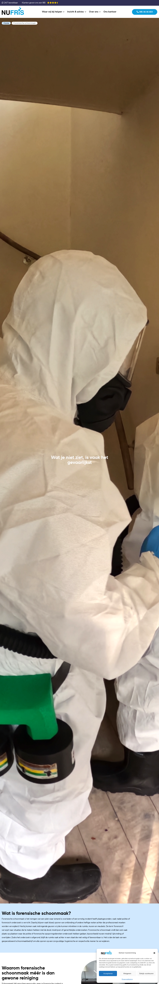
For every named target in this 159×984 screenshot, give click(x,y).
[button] (154, 953)
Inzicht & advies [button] (75, 11)
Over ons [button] (93, 11)
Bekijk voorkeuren (146, 973)
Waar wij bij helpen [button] (52, 11)
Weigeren (127, 973)
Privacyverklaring (127, 979)
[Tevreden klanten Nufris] (52, 2)
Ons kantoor (109, 11)
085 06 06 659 (146, 12)
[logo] (13, 10)
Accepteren (108, 973)
